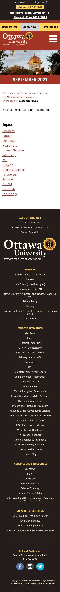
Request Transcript (30, 342)
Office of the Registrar (30, 347)
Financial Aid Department (30, 352)
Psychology (9, 174)
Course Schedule (30, 232)
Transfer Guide (30, 318)
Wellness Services (30, 222)
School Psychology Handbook (30, 444)
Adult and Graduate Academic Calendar (30, 410)
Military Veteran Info (30, 357)
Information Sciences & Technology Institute (30, 530)
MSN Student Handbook (30, 429)
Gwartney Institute (30, 520)
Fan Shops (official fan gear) (30, 284)
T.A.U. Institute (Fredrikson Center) (30, 515)
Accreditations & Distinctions (30, 274)
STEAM (7, 184)
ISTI (4, 160)
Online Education (14, 169)
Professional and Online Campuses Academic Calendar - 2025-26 (30, 499)
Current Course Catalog (30, 493)
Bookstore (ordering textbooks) (30, 371)
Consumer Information (30, 400)
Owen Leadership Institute (30, 525)
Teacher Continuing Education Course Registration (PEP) (30, 312)
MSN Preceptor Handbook (30, 425)
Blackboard (30, 362)
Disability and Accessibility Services (30, 396)
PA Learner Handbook (30, 434)
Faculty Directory (30, 483)
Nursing (7, 165)
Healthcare (9, 145)
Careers (30, 279)
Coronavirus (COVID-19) (30, 289)
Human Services (13, 150)
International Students (30, 449)
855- (25, 559)
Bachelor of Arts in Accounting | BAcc (30, 227)
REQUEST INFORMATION (30, 7)
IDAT (30, 366)
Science (7, 179)
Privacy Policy (30, 301)
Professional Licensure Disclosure (30, 405)
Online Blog (8, 100)
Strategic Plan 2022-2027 (30, 17)
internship (9, 155)
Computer (9, 140)
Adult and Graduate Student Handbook (30, 415)
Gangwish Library (30, 381)
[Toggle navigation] (53, 39)
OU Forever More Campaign (27, 12)
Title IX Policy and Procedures (30, 391)
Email (30, 337)
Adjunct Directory (30, 488)
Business (8, 131)
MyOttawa (30, 333)
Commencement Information (30, 376)
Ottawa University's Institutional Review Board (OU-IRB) (30, 295)
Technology (9, 194)
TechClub (8, 189)
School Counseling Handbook (30, 439)
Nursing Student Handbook (30, 420)
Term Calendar (30, 386)
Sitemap (30, 306)
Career (7, 136)
